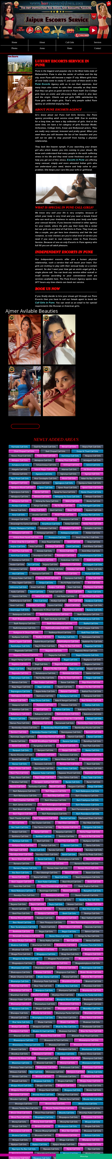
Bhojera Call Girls (65, 1081)
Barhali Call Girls (68, 818)
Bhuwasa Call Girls (43, 1135)
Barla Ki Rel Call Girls (91, 836)
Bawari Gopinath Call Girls (86, 895)
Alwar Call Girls (74, 510)
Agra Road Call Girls (20, 478)
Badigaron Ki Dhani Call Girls (25, 632)
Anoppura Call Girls (18, 569)
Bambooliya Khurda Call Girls (87, 728)
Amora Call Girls (67, 551)
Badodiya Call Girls (66, 637)
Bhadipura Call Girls (45, 950)
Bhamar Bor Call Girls (91, 977)
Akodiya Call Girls (19, 506)
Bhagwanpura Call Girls (89, 959)
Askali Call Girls (55, 592)
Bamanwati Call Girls (65, 723)
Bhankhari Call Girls (19, 995)
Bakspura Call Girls (92, 696)
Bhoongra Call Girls (23, 1104)
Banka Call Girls (92, 750)
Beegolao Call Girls (42, 909)
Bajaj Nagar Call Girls (21, 687)
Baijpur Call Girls (93, 678)
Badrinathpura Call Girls (68, 641)
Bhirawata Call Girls (67, 1076)
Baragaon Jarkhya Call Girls (46, 782)
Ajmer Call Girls (45, 487)
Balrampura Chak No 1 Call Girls (68, 718)
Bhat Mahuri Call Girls (91, 1017)
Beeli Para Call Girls (21, 913)
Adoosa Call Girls (19, 474)
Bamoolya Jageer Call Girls (22, 737)
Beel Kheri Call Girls (91, 909)
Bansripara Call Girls (91, 759)
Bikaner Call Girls (70, 1153)
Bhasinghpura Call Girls (42, 1017)
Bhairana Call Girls (67, 968)
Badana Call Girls (94, 610)
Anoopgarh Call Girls (93, 564)
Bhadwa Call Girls (92, 950)
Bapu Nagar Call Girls (44, 777)
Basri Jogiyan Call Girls (21, 882)
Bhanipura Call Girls (44, 990)
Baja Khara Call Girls (91, 682)
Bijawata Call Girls (51, 1149)
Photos (14, 48)
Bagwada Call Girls (20, 673)
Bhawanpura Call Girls (88, 1040)
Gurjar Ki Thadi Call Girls (87, 451)
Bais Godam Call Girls (43, 682)
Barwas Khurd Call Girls (88, 868)
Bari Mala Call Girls (91, 823)
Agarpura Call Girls (44, 474)
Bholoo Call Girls (93, 1090)
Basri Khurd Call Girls (72, 882)
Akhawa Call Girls (41, 496)
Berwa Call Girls (93, 940)
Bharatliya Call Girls (91, 1008)
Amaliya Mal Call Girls (90, 515)
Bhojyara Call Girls (72, 1090)
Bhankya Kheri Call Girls (62, 995)
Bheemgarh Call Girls (48, 1058)
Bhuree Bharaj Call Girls (45, 1131)
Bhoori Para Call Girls (44, 1113)
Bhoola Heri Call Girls (92, 1099)
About (42, 42)
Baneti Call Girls (19, 746)
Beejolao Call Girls (67, 909)
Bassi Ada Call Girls (22, 886)
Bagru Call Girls (76, 669)
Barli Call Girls (43, 841)
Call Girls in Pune (44, 302)
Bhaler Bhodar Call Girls (90, 972)
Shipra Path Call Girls (91, 447)
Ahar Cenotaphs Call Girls (45, 478)
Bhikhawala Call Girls (70, 1067)
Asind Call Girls (36, 592)
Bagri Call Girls (34, 669)
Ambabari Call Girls (48, 528)
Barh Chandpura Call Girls (87, 795)
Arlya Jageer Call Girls (21, 583)
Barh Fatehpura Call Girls (88, 800)
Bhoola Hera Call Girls (69, 1099)
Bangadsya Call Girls (43, 746)
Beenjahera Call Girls (67, 918)
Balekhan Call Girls (20, 709)
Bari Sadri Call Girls (19, 827)
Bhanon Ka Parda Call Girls (89, 995)
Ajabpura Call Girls (41, 483)
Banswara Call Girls (43, 764)
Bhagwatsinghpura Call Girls (87, 963)
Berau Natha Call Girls (49, 940)
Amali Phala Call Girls (64, 515)
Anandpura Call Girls (42, 555)
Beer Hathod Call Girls (91, 918)
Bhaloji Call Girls (70, 977)
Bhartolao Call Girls (93, 1013)
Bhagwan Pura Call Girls (58, 959)
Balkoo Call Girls (63, 709)
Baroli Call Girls (68, 854)
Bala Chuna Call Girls (40, 700)
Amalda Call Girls (39, 515)
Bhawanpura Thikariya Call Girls (26, 1045)
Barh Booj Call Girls (56, 795)
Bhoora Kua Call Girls (87, 1104)
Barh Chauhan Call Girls (24, 800)
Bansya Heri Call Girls (69, 764)
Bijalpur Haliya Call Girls (90, 1144)
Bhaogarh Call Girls (92, 1004)
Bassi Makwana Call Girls (22, 891)
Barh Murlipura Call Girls (51, 809)
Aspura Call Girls (19, 596)
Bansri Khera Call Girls (65, 759)
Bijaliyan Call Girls (18, 1144)
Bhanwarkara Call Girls (45, 1004)
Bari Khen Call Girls (66, 823)
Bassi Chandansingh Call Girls (54, 886)
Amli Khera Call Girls (92, 546)
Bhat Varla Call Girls (21, 1022)
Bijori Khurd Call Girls (46, 1153)
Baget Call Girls (70, 660)
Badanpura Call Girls (22, 614)
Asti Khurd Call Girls (91, 596)
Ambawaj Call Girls (45, 533)
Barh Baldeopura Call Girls (87, 791)
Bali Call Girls (42, 709)
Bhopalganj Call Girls (44, 1117)
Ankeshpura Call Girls (70, 564)
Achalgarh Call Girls (92, 460)
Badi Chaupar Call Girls (89, 628)
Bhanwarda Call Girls (93, 999)
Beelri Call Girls (69, 913)
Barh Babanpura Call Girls (24, 791)
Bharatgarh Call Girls (67, 1008)
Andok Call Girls (17, 564)
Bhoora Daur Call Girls (55, 1104)
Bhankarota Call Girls (91, 990)
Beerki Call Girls (48, 927)
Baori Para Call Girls (19, 773)
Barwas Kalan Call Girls (57, 868)
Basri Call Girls (61, 877)
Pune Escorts (42, 84)
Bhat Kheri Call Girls (67, 1017)
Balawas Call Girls (69, 705)
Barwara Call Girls (21, 863)
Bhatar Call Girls (45, 1022)
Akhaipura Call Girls (19, 496)
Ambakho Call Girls (93, 528)
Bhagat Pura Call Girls (20, 954)
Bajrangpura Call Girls (20, 691)
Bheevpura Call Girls (91, 1063)
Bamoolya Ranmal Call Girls (51, 737)
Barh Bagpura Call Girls (56, 791)
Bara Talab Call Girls (92, 777)
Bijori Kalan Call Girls (21, 1153)
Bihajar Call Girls (67, 1140)
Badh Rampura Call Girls (24, 623)
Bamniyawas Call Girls (71, 732)
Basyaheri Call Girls (92, 891)
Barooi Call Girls (45, 859)
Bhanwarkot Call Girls (69, 1004)
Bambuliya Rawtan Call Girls (44, 732)
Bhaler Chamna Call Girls (22, 977)
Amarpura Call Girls (69, 519)
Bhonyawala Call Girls (92, 1095)
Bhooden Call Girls (18, 1099)
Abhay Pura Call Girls (67, 460)
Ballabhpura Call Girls (20, 714)
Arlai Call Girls (94, 578)
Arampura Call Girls (40, 573)
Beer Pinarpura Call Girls (51, 922)
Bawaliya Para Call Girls (24, 895)
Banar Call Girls (94, 737)
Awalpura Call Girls (93, 601)
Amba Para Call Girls (92, 524)
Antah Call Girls (38, 569)
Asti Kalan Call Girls (65, 596)
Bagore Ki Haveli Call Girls (66, 664)
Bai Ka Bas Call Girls (45, 678)
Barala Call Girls (73, 782)
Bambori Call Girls (18, 732)
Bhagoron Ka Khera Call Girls (25, 959)
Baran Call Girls (93, 782)
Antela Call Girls (56, 569)
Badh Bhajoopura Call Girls (24, 619)
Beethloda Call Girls (21, 931)
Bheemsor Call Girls (20, 1063)
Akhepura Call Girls (20, 501)
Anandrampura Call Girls (90, 555)
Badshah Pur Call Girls (92, 641)
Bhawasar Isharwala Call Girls (87, 1045)
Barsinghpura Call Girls (69, 859)
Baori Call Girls (93, 764)
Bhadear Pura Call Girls (91, 945)
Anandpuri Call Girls (65, 555)
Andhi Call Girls (93, 560)
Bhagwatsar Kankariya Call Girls (53, 963)
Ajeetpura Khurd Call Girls (22, 487)
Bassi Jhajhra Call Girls (88, 886)
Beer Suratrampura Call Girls (23, 927)
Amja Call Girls (93, 542)
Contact (97, 48)
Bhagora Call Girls (93, 954)
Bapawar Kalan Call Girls (43, 773)
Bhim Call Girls (36, 1072)
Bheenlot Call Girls (45, 1063)
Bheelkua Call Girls (19, 1054)
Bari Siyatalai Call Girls (68, 827)
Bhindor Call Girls (19, 1076)
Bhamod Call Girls (93, 981)
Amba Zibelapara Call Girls (22, 528)
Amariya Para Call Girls (44, 519)
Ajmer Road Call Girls (67, 487)
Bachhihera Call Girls (73, 610)
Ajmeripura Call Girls (20, 492)
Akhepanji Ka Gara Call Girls (67, 496)
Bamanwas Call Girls (42, 723)
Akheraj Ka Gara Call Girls (47, 501)
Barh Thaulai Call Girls (20, 818)
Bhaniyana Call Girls (67, 990)
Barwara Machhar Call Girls (86, 863)
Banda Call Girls (18, 741)
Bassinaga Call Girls (48, 891)
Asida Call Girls (17, 592)
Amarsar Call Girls (93, 519)
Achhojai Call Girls (71, 465)
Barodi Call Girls (75, 850)
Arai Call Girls (18, 573)
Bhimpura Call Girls (75, 1072)
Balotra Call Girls (18, 718)
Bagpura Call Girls (92, 664)
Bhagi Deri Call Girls (70, 954)
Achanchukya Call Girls (46, 465)
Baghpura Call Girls (92, 660)
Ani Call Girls (33, 564)
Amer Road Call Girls (51, 542)
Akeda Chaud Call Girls (91, 492)
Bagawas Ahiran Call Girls (86, 651)
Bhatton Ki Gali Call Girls (43, 1031)
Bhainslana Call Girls (44, 968)
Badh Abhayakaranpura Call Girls (54, 614)
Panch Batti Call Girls (46, 456)
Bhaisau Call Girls (43, 972)
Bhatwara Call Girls (67, 1031)
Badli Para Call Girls (90, 632)
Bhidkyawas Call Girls (46, 1067)
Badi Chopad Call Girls (55, 451)
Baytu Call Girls (55, 904)
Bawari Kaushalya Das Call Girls (26, 900)
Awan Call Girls (16, 605)
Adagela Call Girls (19, 469)
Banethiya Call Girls (92, 741)
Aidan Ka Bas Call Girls (91, 478)
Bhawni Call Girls (18, 1049)
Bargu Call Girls (95, 786)
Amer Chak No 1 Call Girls (87, 537)
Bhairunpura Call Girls (20, 972)
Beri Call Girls (73, 940)
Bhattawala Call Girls (92, 1027)
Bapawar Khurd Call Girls (69, 773)
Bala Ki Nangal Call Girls (65, 700)
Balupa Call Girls (94, 718)
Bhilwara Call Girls (18, 1072)
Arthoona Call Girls (18, 587)
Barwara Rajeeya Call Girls (25, 868)
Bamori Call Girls (75, 737)
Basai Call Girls (71, 873)
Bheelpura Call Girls (42, 1054)
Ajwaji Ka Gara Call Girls (64, 492)
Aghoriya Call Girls (68, 474)
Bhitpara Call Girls (92, 1076)
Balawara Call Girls (45, 705)
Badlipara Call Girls (20, 637)
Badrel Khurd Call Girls (44, 641)
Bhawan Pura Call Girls (51, 1036)
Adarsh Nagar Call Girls (44, 469)
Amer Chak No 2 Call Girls (23, 542)
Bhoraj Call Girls (19, 1122)
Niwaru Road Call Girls (21, 456)
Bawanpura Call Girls (55, 895)
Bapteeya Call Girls (93, 773)
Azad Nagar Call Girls (92, 605)
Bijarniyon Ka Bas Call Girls (24, 1149)
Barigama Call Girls (92, 827)
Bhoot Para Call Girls (20, 1117)
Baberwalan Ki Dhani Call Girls (46, 610)
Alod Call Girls (56, 510)
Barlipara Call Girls (91, 841)
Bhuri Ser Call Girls (70, 1131)
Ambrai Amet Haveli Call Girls (26, 537)
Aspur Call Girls (94, 592)
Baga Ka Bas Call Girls (70, 646)
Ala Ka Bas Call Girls (63, 506)
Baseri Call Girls (93, 873)
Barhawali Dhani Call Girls (90, 818)
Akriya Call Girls (41, 506)
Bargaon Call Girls (76, 786)
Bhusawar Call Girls (92, 1131)
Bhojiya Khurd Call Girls (21, 1085)
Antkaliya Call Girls (75, 569)
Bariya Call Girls (41, 832)
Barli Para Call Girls (66, 841)
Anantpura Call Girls (20, 560)
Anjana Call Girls (50, 564)
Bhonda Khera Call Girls (43, 1095)
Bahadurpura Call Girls (45, 673)
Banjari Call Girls (69, 750)
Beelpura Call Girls (46, 913)
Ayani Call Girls (72, 605)
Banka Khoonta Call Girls (21, 755)
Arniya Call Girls (46, 583)
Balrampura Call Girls (39, 718)
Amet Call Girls (73, 542)
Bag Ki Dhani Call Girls (45, 646)
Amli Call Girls (73, 546)
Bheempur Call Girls (70, 1058)
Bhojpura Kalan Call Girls (90, 1085)
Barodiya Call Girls (94, 850)
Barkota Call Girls (66, 836)
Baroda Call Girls (56, 850)
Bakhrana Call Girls (44, 696)
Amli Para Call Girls (20, 551)
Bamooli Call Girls (93, 732)
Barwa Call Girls (93, 859)
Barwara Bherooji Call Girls (52, 863)
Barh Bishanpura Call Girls (25, 795)
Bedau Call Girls (94, 904)
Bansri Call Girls (41, 759)
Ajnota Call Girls (41, 492)
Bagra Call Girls (17, 669)
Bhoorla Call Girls (66, 1113)
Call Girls (70, 42)
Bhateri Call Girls (67, 1022)
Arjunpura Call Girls (73, 578)
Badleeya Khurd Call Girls (60, 632)
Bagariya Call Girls (93, 646)
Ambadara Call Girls (70, 528)
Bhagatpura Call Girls (46, 954)
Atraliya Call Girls (58, 601)
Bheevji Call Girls (67, 1063)
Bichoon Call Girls (92, 1135)
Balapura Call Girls (20, 705)
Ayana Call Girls (55, 605)
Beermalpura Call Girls (70, 927)
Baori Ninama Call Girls (91, 768)
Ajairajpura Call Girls (64, 483)
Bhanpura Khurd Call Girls (68, 999)
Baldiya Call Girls (92, 705)
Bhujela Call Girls (92, 1126)
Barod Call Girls (38, 850)
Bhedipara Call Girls (67, 1049)
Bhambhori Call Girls (71, 981)
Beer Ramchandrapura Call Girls (85, 922)
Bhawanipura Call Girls (23, 1040)
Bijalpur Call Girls (39, 1144)
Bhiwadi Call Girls (19, 1081)
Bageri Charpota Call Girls (87, 655)
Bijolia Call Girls (73, 1149)
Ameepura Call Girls (57, 537)
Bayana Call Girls (18, 904)
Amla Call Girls (36, 546)
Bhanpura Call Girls (44, 999)
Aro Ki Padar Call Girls (70, 583)
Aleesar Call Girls (18, 510)
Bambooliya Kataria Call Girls (24, 728)
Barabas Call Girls (19, 782)
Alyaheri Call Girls (93, 510)
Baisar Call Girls (68, 682)
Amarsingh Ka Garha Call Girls (24, 524)
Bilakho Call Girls (93, 1153)
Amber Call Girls (93, 533)
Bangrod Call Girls (67, 746)
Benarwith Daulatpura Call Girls (26, 936)
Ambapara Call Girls (20, 533)
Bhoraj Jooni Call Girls (43, 1122)
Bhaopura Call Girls (20, 1008)
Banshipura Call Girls (92, 755)
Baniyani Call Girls (45, 750)
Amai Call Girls (18, 515)
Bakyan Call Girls (18, 700)
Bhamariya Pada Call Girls (45, 981)
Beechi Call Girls (19, 909)
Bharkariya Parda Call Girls (67, 1013)
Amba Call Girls (71, 524)
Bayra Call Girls (37, 904)
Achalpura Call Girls (20, 465)
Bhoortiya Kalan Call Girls (90, 1113)
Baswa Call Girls (70, 891)
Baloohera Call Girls (92, 714)
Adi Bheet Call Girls (92, 469)
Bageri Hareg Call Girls (21, 660)
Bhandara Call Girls (92, 986)
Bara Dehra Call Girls (68, 777)
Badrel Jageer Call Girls (20, 641)
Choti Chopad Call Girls (24, 451)
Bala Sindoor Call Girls (91, 700)
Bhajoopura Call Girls (65, 972)
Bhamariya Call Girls (20, 981)
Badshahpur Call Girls (20, 646)
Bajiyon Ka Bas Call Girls (89, 687)
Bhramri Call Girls (42, 1126)
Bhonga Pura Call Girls (68, 1095)
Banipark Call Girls (21, 750)
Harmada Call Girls (19, 447)
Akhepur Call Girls (93, 496)
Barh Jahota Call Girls (22, 805)
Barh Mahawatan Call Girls (87, 805)
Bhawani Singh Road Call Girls (85, 1036)
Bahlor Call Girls (93, 673)
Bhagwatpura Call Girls (22, 963)
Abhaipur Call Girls (20, 460)
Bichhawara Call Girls (68, 1135)
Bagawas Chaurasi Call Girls (26, 655)
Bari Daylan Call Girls (41, 823)
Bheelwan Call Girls (65, 1054)
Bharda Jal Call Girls (42, 1013)
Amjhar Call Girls (18, 546)
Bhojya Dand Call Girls (48, 1090)
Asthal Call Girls (42, 596)
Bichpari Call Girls (20, 1140)
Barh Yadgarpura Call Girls (45, 818)
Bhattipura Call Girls (19, 1031)
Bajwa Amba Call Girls (45, 691)
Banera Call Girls (70, 741)
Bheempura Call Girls (92, 1058)
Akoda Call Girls (93, 501)
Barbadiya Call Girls (37, 786)
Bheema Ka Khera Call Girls (22, 1058)
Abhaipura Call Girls (43, 460)
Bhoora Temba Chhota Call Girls (60, 1108)
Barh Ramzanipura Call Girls (54, 814)
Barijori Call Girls (19, 832)
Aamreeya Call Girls (70, 456)
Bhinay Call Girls (95, 1072)
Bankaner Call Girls (46, 755)
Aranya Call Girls (92, 573)
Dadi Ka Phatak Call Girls (45, 447)
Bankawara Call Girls (69, 755)
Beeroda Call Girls (93, 927)
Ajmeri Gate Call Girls (91, 487)
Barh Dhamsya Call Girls (55, 800)
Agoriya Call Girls (92, 474)
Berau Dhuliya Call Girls (22, 940)
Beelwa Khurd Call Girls (21, 918)
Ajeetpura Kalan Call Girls (90, 483)
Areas (42, 48)
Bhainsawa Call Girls (20, 968)
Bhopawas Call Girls (92, 1117)
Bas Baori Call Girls (20, 873)
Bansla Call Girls (19, 759)
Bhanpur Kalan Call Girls (21, 999)
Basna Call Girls (19, 877)
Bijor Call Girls (94, 1149)
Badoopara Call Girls (91, 637)
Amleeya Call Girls (55, 546)
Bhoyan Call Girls (92, 1122)
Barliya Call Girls (48, 845)
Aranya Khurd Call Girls (48, 578)
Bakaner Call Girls (68, 691)
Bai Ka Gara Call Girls (70, 678)
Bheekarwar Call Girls (91, 1049)
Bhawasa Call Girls (57, 1045)
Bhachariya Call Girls (42, 945)
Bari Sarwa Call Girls (43, 827)
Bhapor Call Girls (43, 1008)
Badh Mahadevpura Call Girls (87, 619)
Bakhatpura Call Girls (20, 696)
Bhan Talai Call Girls (42, 986)
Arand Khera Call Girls (67, 573)
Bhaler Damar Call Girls (48, 977)
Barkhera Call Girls (20, 836)
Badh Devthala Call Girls (55, 619)
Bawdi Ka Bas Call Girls (89, 900)
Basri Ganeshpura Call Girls (88, 877)
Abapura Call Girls (93, 456)
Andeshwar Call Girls (70, 560)
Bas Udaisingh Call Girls (47, 873)
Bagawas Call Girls (53, 651)
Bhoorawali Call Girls (91, 1108)
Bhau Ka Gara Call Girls (91, 1031)
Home (14, 42)
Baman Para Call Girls (19, 723)
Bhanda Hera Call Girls (68, 986)
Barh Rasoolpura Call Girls (87, 814)
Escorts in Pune (75, 160)
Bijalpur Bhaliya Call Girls (63, 1144)
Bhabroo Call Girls (19, 945)
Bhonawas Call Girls (19, 1095)
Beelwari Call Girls (44, 918)
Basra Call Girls (40, 877)
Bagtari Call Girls (94, 669)
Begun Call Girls (69, 931)
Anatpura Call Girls (45, 560)
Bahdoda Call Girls (71, 673)
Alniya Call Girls (38, 510)
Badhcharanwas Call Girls (24, 628)
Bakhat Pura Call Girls (91, 691)
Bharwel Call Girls (18, 1017)
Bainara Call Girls (19, 682)
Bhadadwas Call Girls (65, 945)
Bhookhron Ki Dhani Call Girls (43, 1099)
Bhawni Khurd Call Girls (42, 1049)
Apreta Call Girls (95, 569)
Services (97, 42)
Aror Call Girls (94, 583)
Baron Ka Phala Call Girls (91, 854)
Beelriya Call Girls (92, 913)
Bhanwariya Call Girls (20, 1004)
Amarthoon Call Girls (51, 524)
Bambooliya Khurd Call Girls (56, 728)
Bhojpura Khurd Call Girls (22, 1090)
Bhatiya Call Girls (19, 1027)
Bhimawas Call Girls (54, 1072)
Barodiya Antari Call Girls (21, 854)
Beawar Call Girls (74, 904)
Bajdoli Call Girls (65, 687)
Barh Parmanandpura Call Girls (85, 809)
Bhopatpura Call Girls (68, 1117)
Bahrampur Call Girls (20, 678)
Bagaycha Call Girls (57, 655)
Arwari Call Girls (38, 587)
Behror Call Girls (92, 931)
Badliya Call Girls (43, 637)
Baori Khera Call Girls (67, 768)
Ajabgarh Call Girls (19, 483)
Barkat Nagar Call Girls (90, 832)
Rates (69, 48)
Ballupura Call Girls (43, 714)
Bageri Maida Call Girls (48, 660)
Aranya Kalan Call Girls (21, 578)
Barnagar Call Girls (18, 850)
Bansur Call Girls (19, 764)
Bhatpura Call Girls (41, 1027)
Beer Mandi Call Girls (22, 922)
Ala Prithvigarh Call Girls (89, 506)
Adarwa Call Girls (69, 469)
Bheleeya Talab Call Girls (21, 1067)
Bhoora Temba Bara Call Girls (25, 1108)
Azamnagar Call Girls (19, 610)
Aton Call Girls (41, 601)
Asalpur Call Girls (56, 587)
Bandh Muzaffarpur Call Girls (44, 741)
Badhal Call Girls (91, 623)
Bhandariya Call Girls (20, 990)
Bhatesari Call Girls (91, 1022)
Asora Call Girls (75, 592)
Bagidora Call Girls (20, 664)
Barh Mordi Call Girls (22, 809)
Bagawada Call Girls (23, 651)
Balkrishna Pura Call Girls (89, 709)
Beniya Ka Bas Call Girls (88, 936)
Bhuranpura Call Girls (20, 1131)
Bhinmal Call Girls (43, 1076)
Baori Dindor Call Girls (20, 768)
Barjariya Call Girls (64, 832)
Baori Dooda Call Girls (43, 768)
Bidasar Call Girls (43, 1140)
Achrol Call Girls (93, 465)
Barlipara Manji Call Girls (22, 845)
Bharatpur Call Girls (19, 1013)
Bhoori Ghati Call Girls (20, 1113)
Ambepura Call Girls (69, 533)
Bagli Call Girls (41, 664)
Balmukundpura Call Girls (68, 714)
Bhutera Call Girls (19, 1135)
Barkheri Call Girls (43, 836)
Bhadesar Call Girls (20, 950)
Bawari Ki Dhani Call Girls (60, 900)
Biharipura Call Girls (91, 1140)
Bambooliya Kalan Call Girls (90, 723)
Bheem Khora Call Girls (90, 1054)
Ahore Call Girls (69, 478)
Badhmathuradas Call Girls (57, 628)
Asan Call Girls (74, 587)
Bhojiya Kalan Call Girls (90, 1081)
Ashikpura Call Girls (93, 587)
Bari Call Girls (18, 823)
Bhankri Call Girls (40, 995)
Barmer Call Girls (71, 845)
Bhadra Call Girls (69, 950)
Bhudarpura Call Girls (67, 1126)
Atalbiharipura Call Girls (20, 601)
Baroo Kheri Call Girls (21, 859)
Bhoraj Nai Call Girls (69, 1122)
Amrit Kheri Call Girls (91, 551)
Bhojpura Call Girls (66, 1085)
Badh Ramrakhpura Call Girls (59, 623)
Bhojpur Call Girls (44, 1085)
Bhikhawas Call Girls (92, 1067)
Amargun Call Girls (19, 519)
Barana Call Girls (17, 786)
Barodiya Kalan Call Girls (47, 854)
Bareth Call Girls (57, 786)
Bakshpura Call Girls (68, 696)
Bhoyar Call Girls (19, 1126)
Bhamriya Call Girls (19, 986)
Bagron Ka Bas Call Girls (55, 669)
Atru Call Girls (75, 601)
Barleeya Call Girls (21, 841)
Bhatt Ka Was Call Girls (66, 1027)
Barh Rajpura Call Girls (23, 814)
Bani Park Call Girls (91, 746)
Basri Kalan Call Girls (47, 882)
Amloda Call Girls (44, 551)
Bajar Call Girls (44, 687)
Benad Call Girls (69, 447)
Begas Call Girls (46, 931)
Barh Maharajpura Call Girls (54, 805)
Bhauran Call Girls (22, 1036)
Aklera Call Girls (72, 501)
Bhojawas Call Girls (42, 1081)
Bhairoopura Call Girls (91, 968)
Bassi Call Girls (94, 882)
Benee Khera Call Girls (59, 936)
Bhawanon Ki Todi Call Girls (56, 1040)
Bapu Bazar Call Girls (20, 777)
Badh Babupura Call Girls (88, 614)
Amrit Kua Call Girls (19, 555)
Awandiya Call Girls (35, 605)
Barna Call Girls (93, 845)
